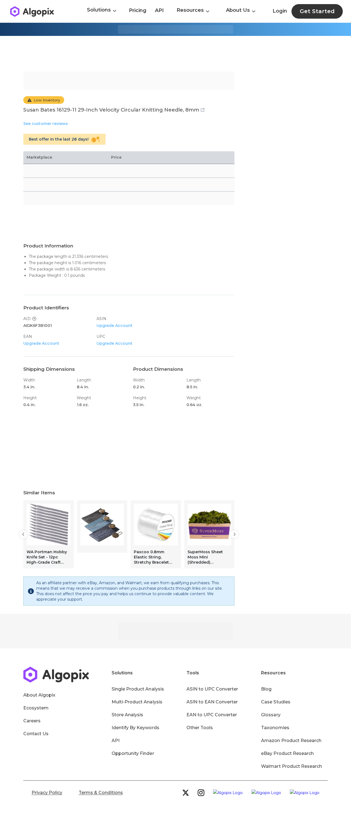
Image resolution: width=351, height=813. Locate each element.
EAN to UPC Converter (211, 714)
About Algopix (39, 695)
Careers (32, 720)
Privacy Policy (47, 792)
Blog (266, 689)
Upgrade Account (114, 325)
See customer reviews (45, 123)
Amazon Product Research (291, 740)
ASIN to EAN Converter (212, 701)
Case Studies (275, 701)
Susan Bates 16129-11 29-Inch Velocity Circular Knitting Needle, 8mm (111, 110)
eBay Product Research (287, 753)
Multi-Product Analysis (137, 701)
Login (280, 11)
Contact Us (36, 733)
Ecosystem (36, 708)
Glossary (270, 714)
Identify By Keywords (135, 727)
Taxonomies (275, 727)
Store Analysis (127, 714)
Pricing (137, 10)
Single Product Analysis (138, 689)
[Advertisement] (175, 53)
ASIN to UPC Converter (212, 689)
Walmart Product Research (291, 766)
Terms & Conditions (101, 792)
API (159, 10)
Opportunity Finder (133, 753)
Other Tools (199, 727)
